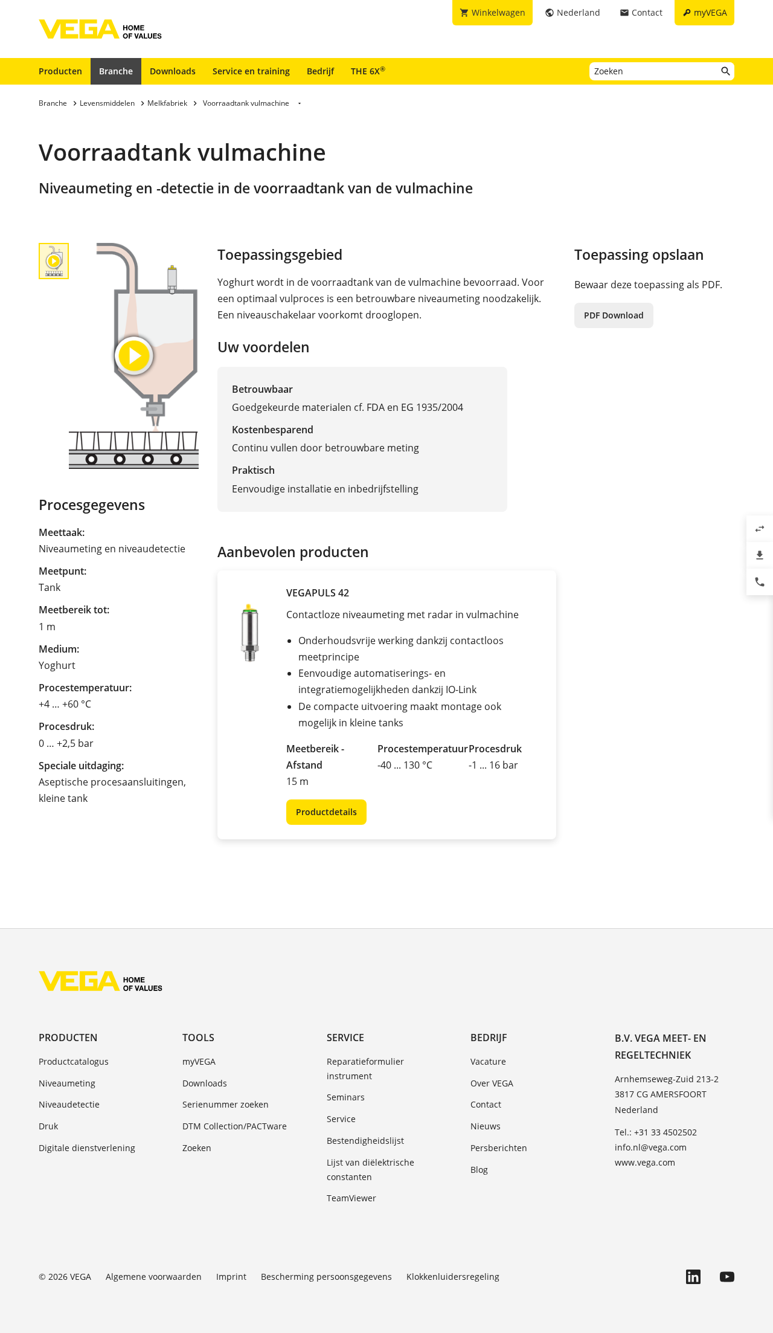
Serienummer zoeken (225, 1104)
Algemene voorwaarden (154, 1276)
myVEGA (199, 1061)
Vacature (488, 1061)
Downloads (173, 71)
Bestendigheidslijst (365, 1140)
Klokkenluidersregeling (452, 1276)
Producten (60, 71)
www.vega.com (645, 1162)
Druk (48, 1126)
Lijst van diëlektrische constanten (370, 1170)
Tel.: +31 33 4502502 (656, 1132)
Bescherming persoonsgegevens (326, 1276)
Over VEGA (491, 1083)
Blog (479, 1169)
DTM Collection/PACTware (234, 1126)
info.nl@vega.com (651, 1147)
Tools (198, 1037)
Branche (116, 71)
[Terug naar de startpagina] (100, 980)
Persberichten (498, 1148)
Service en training (251, 71)
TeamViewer (351, 1198)
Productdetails (326, 812)
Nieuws (485, 1126)
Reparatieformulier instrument (365, 1069)
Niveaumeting (67, 1083)
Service (345, 1037)
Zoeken (196, 1148)
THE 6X (368, 71)
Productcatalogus (74, 1061)
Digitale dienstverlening (87, 1148)
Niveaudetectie (69, 1104)
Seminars (346, 1097)
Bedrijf (320, 71)
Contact (485, 1104)
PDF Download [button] (614, 315)
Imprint (231, 1276)
